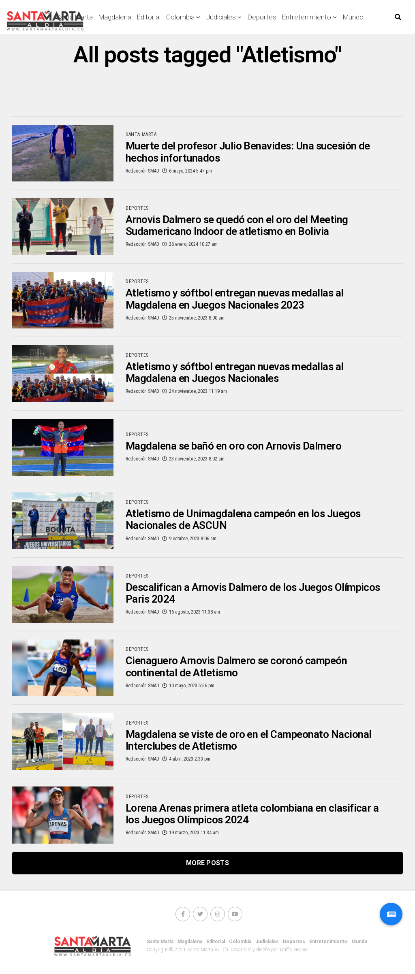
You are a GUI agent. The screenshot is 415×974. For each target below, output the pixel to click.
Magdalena (114, 17)
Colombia (180, 17)
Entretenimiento (306, 17)
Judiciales (221, 17)
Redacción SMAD (142, 171)
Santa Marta (160, 941)
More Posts (207, 863)
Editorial (148, 17)
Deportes (262, 17)
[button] (391, 914)
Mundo (353, 17)
